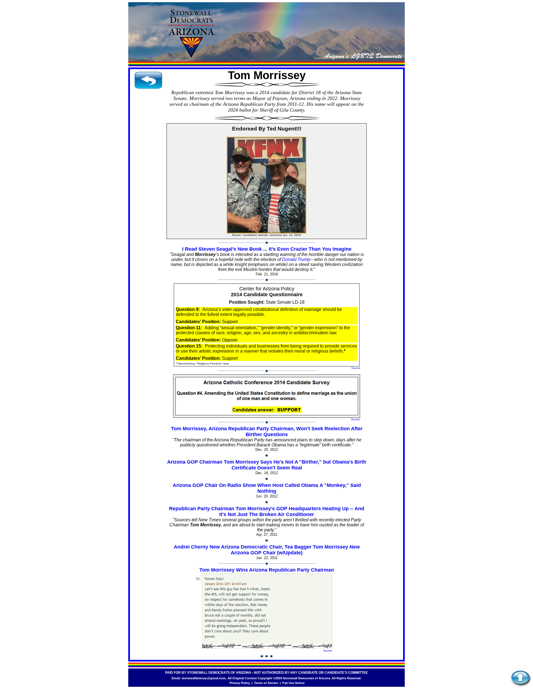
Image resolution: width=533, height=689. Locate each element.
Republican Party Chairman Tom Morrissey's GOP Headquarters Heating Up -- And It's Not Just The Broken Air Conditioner (266, 511)
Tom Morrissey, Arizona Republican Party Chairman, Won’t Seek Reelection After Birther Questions (267, 431)
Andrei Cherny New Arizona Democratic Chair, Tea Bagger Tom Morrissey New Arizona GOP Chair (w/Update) (267, 549)
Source (355, 367)
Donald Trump (296, 259)
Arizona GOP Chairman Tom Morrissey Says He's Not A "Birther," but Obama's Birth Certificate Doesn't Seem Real (266, 465)
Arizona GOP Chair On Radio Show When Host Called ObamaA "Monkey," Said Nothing (267, 488)
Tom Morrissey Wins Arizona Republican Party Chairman (266, 570)
